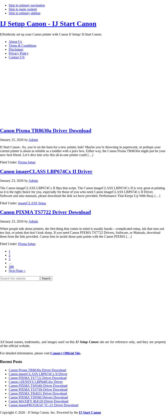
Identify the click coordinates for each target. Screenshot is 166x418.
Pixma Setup (26, 162)
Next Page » (17, 271)
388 (11, 267)
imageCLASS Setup (32, 203)
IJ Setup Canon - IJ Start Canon (48, 23)
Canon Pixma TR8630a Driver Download (45, 130)
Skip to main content (23, 9)
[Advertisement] (75, 93)
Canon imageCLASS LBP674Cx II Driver (46, 171)
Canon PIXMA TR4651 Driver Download (38, 393)
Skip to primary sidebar (24, 13)
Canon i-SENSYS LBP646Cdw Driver (36, 382)
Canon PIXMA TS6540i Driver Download (38, 385)
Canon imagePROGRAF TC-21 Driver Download (43, 405)
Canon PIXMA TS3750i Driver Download (38, 389)
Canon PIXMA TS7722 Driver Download (45, 212)
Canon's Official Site (65, 353)
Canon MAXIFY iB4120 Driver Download (38, 401)
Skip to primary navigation (27, 5)
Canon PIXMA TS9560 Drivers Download (38, 397)
